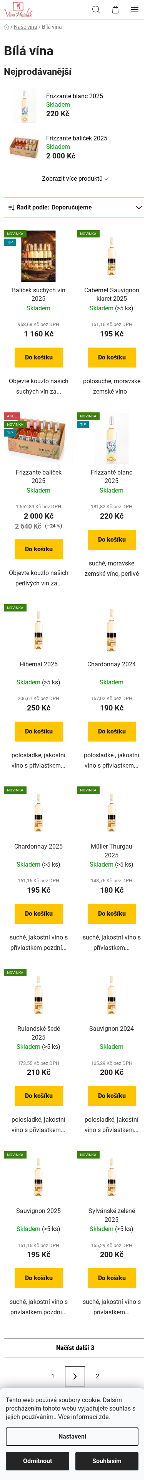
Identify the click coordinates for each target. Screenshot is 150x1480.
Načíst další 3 (75, 1347)
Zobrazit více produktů (72, 178)
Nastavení (72, 1436)
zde (103, 1417)
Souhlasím (107, 1461)
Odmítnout (37, 1461)
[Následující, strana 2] (75, 1376)
